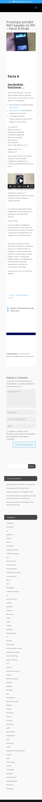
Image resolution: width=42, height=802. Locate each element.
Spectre (8, 766)
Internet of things (12, 656)
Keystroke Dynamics (13, 671)
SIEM (7, 758)
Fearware (9, 610)
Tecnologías (10, 770)
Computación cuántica (13, 572)
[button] (21, 181)
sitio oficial (14, 108)
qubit (8, 728)
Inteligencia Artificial (12, 652)
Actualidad (9, 523)
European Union (11, 599)
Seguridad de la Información (15, 751)
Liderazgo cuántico (12, 492)
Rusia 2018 (9, 743)
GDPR (8, 622)
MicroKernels (10, 698)
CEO (7, 557)
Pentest (8, 717)
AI (7, 531)
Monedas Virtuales (12, 701)
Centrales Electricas (12, 554)
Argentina (9, 535)
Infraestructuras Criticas (14, 648)
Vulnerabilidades (12, 781)
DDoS (8, 580)
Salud (8, 747)
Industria (9, 641)
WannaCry (9, 785)
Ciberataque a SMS (12, 488)
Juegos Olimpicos (11, 660)
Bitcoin (8, 542)
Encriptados (10, 588)
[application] (21, 181)
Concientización (11, 576)
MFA (7, 694)
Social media (10, 762)
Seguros (9, 754)
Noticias (9, 709)
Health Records (11, 633)
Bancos (8, 538)
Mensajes (9, 690)
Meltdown (9, 686)
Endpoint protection (12, 591)
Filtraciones (10, 614)
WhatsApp (9, 789)
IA (7, 637)
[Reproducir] (10, 186)
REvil (7, 739)
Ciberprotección (11, 565)
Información (10, 645)
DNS (7, 584)
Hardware (9, 629)
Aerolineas (9, 527)
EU (7, 595)
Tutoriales (9, 773)
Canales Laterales (12, 550)
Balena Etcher (17, 110)
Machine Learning (12, 679)
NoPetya (9, 705)
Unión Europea (11, 777)
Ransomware (10, 732)
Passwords (10, 713)
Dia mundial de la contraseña (16, 484)
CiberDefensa (11, 561)
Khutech (9, 675)
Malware (9, 682)
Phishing (9, 720)
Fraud (8, 618)
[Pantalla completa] (31, 186)
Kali (7, 663)
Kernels (8, 667)
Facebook (9, 607)
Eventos (9, 603)
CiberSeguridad (11, 569)
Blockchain (9, 546)
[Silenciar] (28, 186)
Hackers (9, 626)
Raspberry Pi (10, 736)
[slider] (19, 186)
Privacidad (9, 724)
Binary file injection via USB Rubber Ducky (19, 502)
